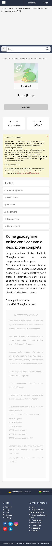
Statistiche (35, 528)
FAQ (7, 510)
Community (36, 525)
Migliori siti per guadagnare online (36, 511)
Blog (33, 507)
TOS (7, 512)
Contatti (34, 530)
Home (7, 58)
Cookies (8, 515)
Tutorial (8, 507)
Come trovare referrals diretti (36, 521)
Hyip (36, 58)
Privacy (8, 517)
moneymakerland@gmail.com (27, 173)
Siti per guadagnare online (22, 58)
